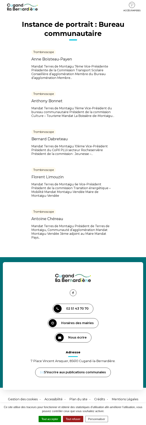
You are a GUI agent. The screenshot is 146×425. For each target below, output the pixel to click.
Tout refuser (73, 419)
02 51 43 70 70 (77, 308)
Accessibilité (53, 399)
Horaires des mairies (77, 323)
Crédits (99, 399)
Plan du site (78, 399)
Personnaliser (96, 419)
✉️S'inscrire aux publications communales (73, 372)
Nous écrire (78, 339)
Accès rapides (131, 10)
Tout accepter (49, 419)
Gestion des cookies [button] (23, 399)
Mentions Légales (125, 399)
